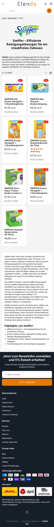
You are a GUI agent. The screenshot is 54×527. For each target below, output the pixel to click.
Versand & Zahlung (10, 414)
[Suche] (49, 10)
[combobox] (25, 10)
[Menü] (3, 4)
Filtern (8, 73)
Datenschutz (7, 402)
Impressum (6, 410)
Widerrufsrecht (8, 406)
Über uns (5, 430)
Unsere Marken (8, 458)
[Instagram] (27, 512)
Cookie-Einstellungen (10, 466)
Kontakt (5, 426)
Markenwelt (12, 18)
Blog (4, 454)
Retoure (5, 434)
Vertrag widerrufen (9, 442)
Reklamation (7, 438)
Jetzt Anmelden (27, 382)
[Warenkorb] (51, 4)
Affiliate (5, 462)
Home (4, 18)
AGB (4, 398)
